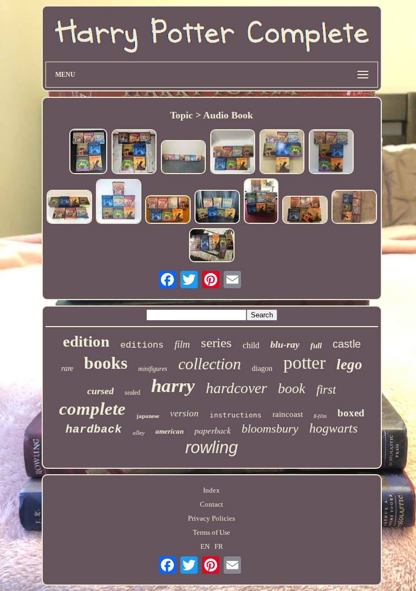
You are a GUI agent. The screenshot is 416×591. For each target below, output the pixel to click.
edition (86, 341)
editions (142, 345)
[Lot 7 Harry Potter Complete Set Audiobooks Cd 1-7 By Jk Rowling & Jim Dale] (331, 152)
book (292, 388)
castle (347, 344)
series (216, 342)
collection (209, 364)
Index (211, 490)
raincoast (287, 414)
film (182, 344)
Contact (211, 504)
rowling (211, 447)
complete (92, 409)
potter (304, 363)
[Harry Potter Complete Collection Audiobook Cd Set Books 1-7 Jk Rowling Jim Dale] (183, 158)
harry (173, 385)
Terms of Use (211, 532)
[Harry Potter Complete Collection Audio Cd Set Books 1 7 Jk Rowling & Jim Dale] (88, 152)
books (105, 363)
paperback (212, 430)
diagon (262, 368)
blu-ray (285, 344)
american (169, 431)
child (251, 345)
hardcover (236, 388)
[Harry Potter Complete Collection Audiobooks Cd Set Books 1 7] (118, 202)
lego (349, 364)
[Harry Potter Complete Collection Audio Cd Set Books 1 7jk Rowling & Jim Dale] (69, 208)
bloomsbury (270, 428)
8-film (320, 416)
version (184, 413)
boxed (351, 413)
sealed (132, 392)
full (316, 345)
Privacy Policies (211, 518)
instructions (236, 415)
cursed (100, 391)
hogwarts (333, 428)
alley (139, 432)
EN (205, 546)
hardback (94, 429)
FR (218, 546)
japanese (147, 416)
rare (67, 368)
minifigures (152, 369)
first (326, 389)
